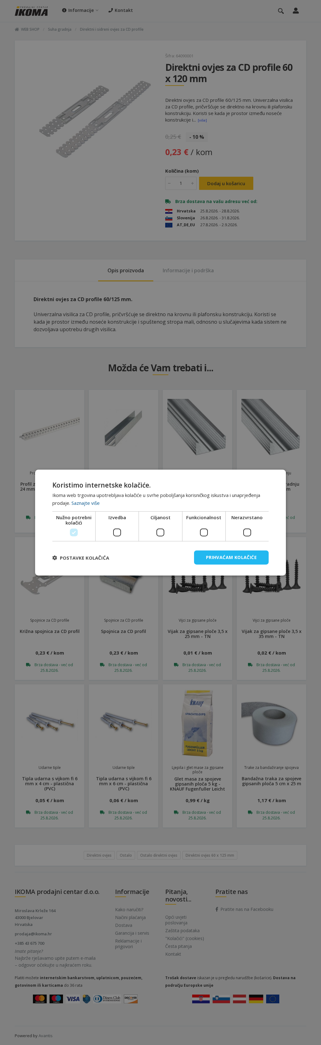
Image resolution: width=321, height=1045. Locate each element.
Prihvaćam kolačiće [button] (231, 557)
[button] (80, 557)
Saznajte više (85, 502)
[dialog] (160, 522)
